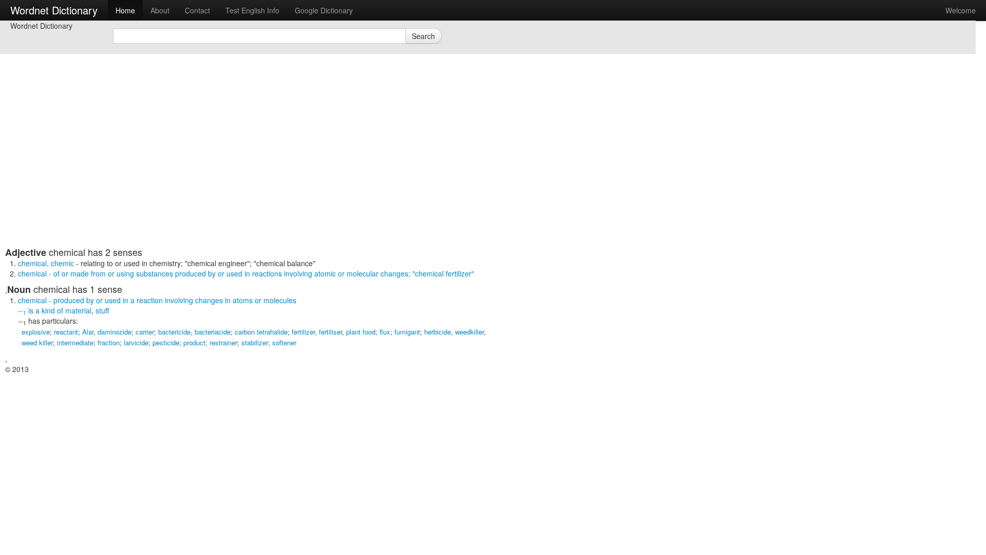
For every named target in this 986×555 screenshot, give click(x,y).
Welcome (960, 10)
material (78, 310)
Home (125, 10)
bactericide (174, 332)
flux (385, 332)
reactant (66, 332)
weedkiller (469, 332)
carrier (145, 332)
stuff (102, 310)
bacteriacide (213, 332)
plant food (360, 332)
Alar (87, 332)
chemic (62, 263)
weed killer (37, 342)
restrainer (223, 342)
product (194, 342)
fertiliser (330, 332)
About (159, 10)
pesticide (166, 342)
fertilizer (303, 332)
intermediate (75, 342)
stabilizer (254, 342)
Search (423, 36)
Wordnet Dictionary (54, 10)
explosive (36, 332)
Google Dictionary (324, 10)
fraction (109, 342)
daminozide (114, 332)
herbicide (437, 332)
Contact (197, 10)
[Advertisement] (254, 175)
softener (284, 342)
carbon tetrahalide (261, 332)
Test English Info (252, 10)
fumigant (407, 332)
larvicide (136, 342)
